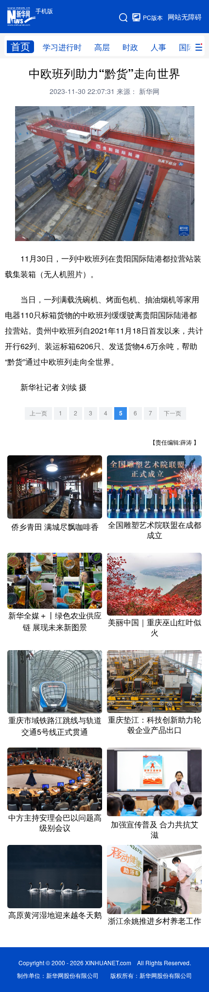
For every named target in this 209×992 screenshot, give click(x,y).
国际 (186, 47)
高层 (102, 47)
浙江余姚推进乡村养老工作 (154, 921)
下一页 (172, 413)
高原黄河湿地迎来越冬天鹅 (55, 915)
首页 (20, 46)
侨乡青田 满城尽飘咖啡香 (55, 527)
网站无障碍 (185, 17)
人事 (158, 47)
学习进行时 (62, 47)
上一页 (38, 413)
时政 (130, 47)
